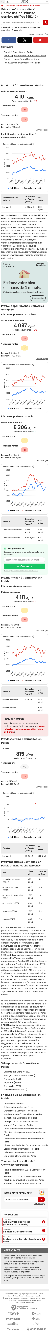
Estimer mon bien (37, 298)
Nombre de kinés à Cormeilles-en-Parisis (23, 1114)
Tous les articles (35, 1298)
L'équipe (24, 1293)
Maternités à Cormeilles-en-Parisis (20, 1156)
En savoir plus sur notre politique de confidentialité (21, 571)
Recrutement (19, 1296)
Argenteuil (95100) (12, 1083)
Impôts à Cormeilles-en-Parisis (18, 1125)
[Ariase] (12, 1329)
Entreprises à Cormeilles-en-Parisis (20, 1111)
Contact (11, 1296)
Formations (11, 1215)
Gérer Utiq (24, 1298)
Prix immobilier (23, 6)
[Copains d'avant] (12, 1323)
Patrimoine (10, 6)
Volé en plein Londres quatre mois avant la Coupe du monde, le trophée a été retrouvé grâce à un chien (24, 1278)
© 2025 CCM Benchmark (24, 1303)
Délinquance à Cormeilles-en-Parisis (21, 1121)
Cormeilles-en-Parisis (14, 1103)
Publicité (41, 1293)
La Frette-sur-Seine (20, 27)
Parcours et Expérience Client (17, 1231)
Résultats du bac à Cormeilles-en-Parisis (23, 1176)
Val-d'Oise (35, 6)
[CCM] (36, 1313)
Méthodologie (42, 130)
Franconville (17, 30)
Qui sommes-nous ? (12, 1293)
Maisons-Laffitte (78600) (15, 1090)
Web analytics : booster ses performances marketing (16, 1222)
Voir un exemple (39, 1204)
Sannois (6, 919)
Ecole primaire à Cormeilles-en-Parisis (22, 1149)
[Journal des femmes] (12, 1313)
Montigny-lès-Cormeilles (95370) (19, 1075)
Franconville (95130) (13, 1079)
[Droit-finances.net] (36, 1318)
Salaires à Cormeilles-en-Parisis (18, 1107)
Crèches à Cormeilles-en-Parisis (19, 1152)
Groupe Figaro (36, 1300)
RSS (43, 1298)
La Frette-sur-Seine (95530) (17, 1072)
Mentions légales (24, 1300)
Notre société (32, 1293)
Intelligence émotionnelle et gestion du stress (22, 1239)
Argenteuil (7, 911)
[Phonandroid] (36, 1329)
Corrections (12, 1300)
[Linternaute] (12, 1319)
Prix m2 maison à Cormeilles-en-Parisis (22, 59)
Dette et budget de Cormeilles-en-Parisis (23, 1129)
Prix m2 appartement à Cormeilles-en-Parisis (25, 56)
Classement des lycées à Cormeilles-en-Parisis (26, 1145)
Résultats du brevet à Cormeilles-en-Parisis (24, 1180)
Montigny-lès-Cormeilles (13, 895)
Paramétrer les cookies (12, 1298)
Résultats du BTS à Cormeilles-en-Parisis (22, 1183)
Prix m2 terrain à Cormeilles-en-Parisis (22, 63)
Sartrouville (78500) (13, 1086)
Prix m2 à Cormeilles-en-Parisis (18, 52)
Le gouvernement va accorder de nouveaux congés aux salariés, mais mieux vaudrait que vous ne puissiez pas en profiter (22, 1270)
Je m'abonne (23, 566)
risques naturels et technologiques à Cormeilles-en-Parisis (24, 729)
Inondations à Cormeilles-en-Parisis (20, 1118)
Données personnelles (33, 1296)
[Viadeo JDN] (36, 1324)
